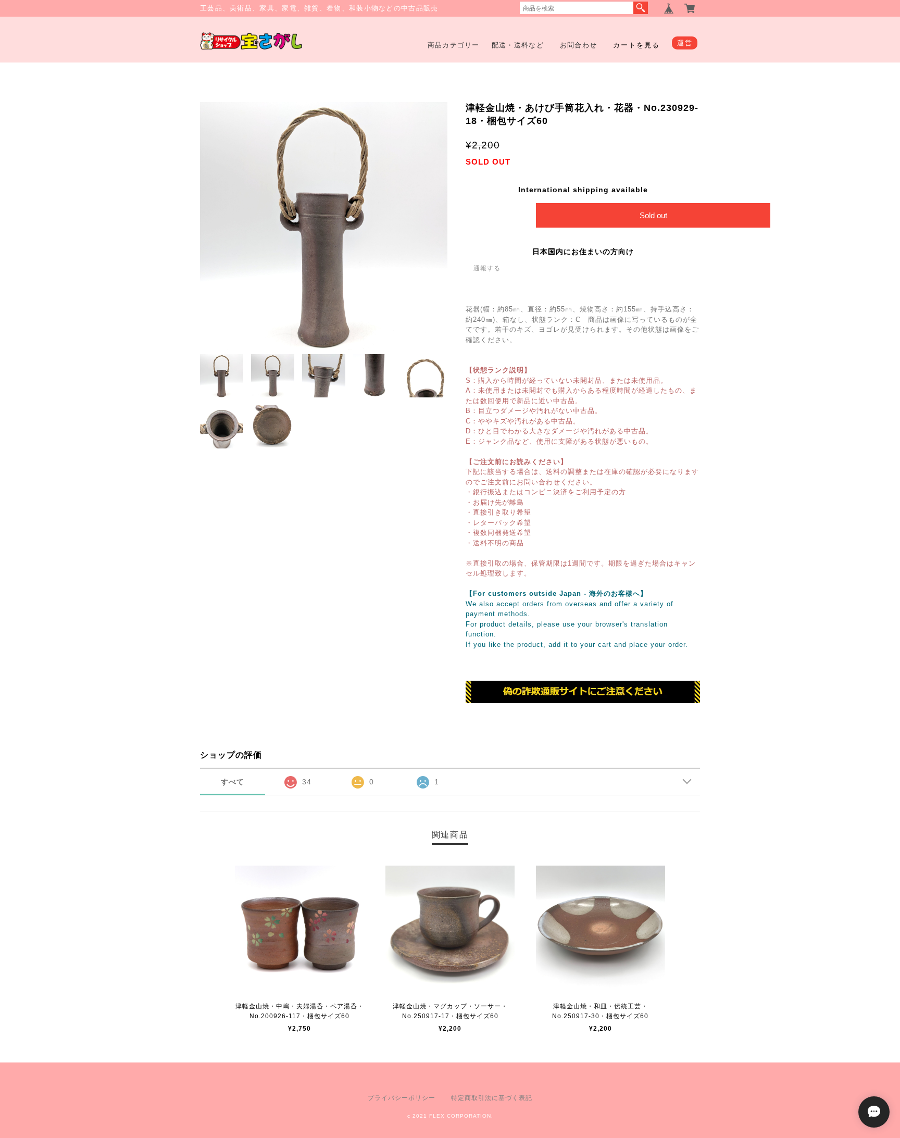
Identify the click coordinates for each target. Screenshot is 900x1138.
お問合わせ (578, 45)
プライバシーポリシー (401, 1098)
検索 (640, 8)
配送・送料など (518, 45)
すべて (232, 782)
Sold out (653, 215)
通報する (487, 268)
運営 (684, 43)
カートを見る (636, 45)
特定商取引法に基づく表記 (491, 1098)
